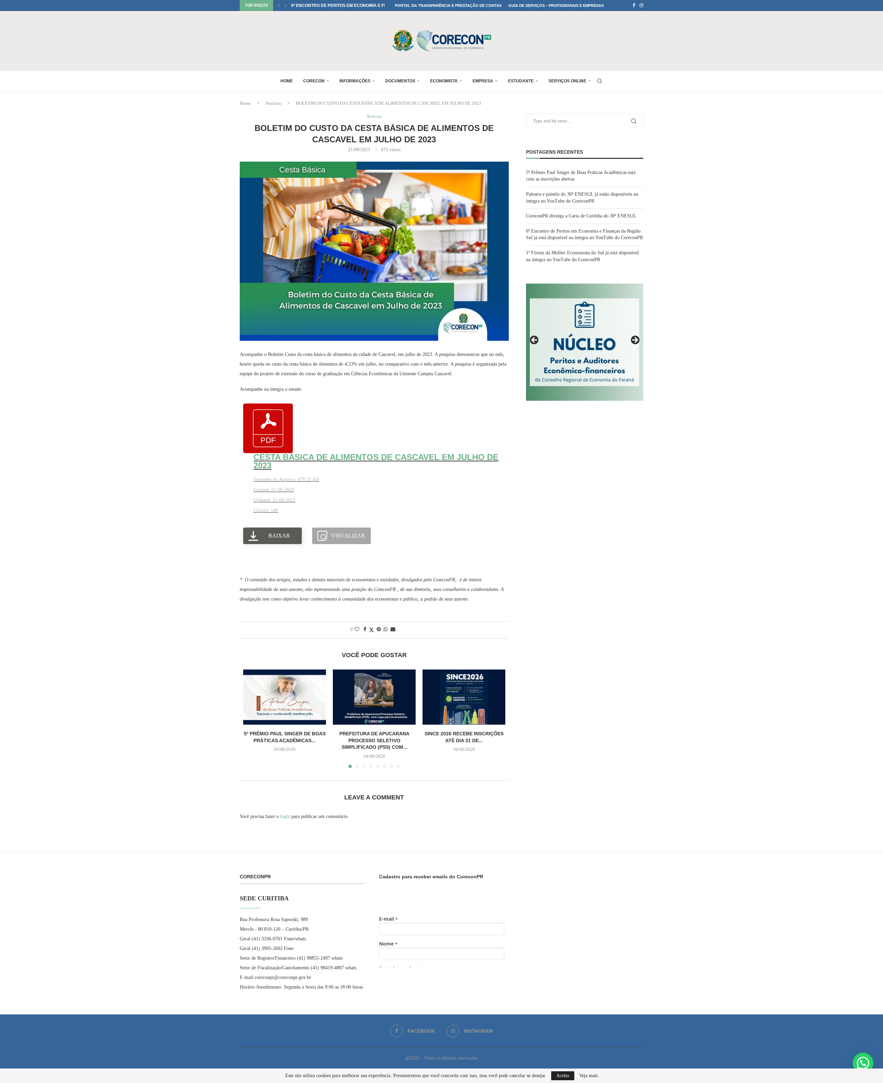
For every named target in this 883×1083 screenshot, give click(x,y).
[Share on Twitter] (371, 630)
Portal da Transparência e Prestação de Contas (448, 5)
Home (286, 81)
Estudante (521, 81)
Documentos (400, 81)
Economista (444, 81)
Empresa (483, 81)
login (285, 816)
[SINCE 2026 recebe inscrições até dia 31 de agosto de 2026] (464, 697)
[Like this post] (357, 629)
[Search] (599, 81)
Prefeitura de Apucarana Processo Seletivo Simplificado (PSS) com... (374, 740)
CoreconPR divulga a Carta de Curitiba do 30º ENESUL (581, 215)
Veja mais (588, 1075)
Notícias (273, 103)
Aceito (562, 1075)
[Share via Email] (392, 629)
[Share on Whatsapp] (386, 629)
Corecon (314, 81)
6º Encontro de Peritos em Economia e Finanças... (348, 5)
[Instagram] (641, 5)
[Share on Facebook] (365, 629)
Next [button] (634, 340)
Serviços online (567, 81)
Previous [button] (534, 340)
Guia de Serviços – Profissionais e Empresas (556, 5)
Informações (354, 81)
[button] (278, 5)
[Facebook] (634, 5)
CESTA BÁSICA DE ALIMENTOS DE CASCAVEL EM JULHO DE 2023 (376, 461)
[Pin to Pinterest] (379, 629)
